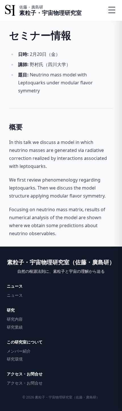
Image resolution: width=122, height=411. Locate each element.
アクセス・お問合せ (25, 383)
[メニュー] (111, 10)
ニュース (15, 295)
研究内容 (15, 319)
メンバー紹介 (19, 351)
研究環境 (15, 359)
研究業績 (15, 327)
